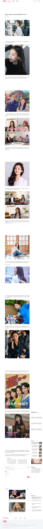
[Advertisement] (21, 8)
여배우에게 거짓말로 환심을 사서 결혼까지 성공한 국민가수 (23, 461)
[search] (39, 1)
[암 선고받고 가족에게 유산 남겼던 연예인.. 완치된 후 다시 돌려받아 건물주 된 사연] (36, 449)
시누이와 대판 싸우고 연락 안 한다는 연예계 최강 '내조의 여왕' (12, 463)
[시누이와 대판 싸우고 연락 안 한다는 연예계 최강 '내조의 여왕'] (36, 452)
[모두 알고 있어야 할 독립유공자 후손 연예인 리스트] (36, 446)
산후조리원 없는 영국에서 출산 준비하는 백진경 (23, 460)
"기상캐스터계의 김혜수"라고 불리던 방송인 (22, 463)
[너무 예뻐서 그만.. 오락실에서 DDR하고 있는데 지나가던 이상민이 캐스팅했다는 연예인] (36, 510)
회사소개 (4, 523)
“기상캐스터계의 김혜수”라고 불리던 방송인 (36, 468)
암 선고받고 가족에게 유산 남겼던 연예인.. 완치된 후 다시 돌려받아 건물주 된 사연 (23, 462)
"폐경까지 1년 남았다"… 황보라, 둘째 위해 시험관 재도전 (12, 461)
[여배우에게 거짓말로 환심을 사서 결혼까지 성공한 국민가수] (36, 443)
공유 (8, 17)
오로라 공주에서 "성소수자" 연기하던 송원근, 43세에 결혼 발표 (23, 459)
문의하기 (16, 523)
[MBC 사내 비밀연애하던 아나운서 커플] (36, 501)
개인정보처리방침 (9, 523)
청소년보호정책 (12, 523)
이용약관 (6, 523)
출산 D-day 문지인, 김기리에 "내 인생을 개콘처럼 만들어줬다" (12, 460)
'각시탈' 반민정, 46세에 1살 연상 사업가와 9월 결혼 (12, 459)
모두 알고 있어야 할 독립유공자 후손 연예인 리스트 (12, 462)
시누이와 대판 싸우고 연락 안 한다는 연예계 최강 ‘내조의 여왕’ (36, 469)
